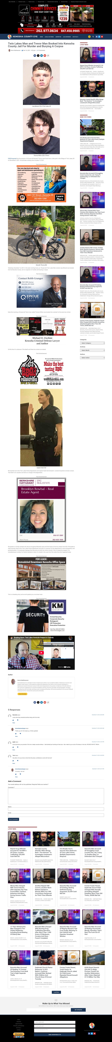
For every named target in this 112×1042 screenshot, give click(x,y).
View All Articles (22, 694)
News (41, 36)
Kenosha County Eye (25, 36)
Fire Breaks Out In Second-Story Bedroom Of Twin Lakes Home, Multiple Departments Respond (92, 139)
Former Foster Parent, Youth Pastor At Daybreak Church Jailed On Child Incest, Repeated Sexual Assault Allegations (68, 972)
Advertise (58, 36)
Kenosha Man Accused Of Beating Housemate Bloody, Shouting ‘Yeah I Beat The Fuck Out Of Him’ (93, 930)
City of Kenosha (12, 1)
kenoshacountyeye (20, 728)
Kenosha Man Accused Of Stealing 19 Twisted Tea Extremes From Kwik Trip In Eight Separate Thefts (19, 971)
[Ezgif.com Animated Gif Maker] (41, 202)
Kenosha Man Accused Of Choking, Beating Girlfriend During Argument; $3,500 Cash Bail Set (91, 286)
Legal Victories (49, 36)
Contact (19, 1029)
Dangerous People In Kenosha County (78, 1)
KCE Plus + (75, 36)
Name (9, 806)
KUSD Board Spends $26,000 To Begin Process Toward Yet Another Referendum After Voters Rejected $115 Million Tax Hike (92, 972)
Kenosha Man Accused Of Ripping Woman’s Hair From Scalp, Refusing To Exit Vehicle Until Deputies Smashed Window (68, 931)
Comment (11, 787)
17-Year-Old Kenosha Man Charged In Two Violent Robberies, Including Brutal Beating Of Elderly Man (18, 930)
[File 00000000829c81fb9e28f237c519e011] (41, 589)
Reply (14, 722)
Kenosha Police (64, 1)
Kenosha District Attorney (52, 1)
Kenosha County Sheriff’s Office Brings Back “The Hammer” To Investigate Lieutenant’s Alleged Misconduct (91, 101)
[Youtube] (102, 37)
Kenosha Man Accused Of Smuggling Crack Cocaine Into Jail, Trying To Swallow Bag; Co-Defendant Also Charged (91, 175)
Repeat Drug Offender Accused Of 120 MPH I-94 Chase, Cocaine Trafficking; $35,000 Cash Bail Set (91, 67)
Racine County (32, 1)
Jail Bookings (67, 36)
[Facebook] (96, 37)
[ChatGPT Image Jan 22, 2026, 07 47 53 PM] (41, 307)
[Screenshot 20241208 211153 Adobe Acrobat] (41, 631)
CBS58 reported (12, 158)
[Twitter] (99, 37)
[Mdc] (41, 344)
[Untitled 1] (41, 385)
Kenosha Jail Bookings (18, 1025)
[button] (93, 36)
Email (9, 812)
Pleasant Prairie (41, 1)
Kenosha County (22, 1)
